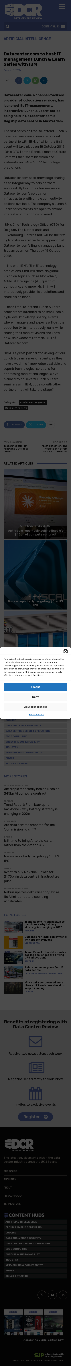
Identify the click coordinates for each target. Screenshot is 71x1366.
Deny (35, 697)
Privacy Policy (36, 714)
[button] (65, 651)
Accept (35, 687)
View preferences (35, 706)
